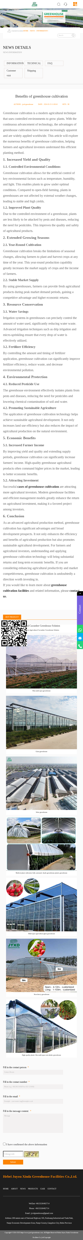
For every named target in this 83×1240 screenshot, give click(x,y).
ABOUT (14, 1189)
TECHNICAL (34, 63)
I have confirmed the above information (26, 1144)
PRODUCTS (33, 1189)
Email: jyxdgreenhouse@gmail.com (39, 1213)
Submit (13, 1162)
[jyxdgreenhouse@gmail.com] (80, 637)
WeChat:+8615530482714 (39, 1204)
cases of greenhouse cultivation (38, 486)
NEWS (32, 31)
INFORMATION (42, 31)
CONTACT (52, 1189)
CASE (42, 1189)
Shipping (31, 70)
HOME (25, 31)
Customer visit (11, 73)
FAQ (50, 63)
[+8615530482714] (80, 645)
